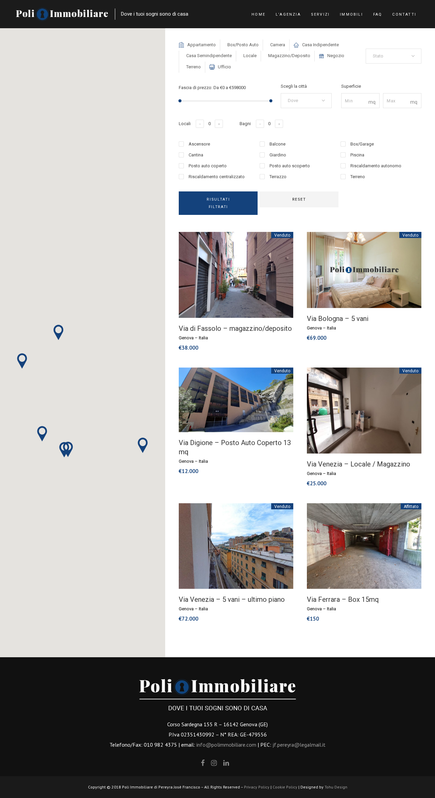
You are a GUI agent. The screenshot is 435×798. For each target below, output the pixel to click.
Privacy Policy (256, 786)
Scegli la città (294, 86)
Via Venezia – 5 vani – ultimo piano (232, 599)
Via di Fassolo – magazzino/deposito (235, 328)
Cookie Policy (285, 786)
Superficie (351, 86)
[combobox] (393, 56)
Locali (185, 123)
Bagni (245, 123)
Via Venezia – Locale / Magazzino (358, 464)
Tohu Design (336, 786)
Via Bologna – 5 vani (337, 319)
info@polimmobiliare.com (226, 744)
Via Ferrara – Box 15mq (343, 599)
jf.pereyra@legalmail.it (299, 744)
